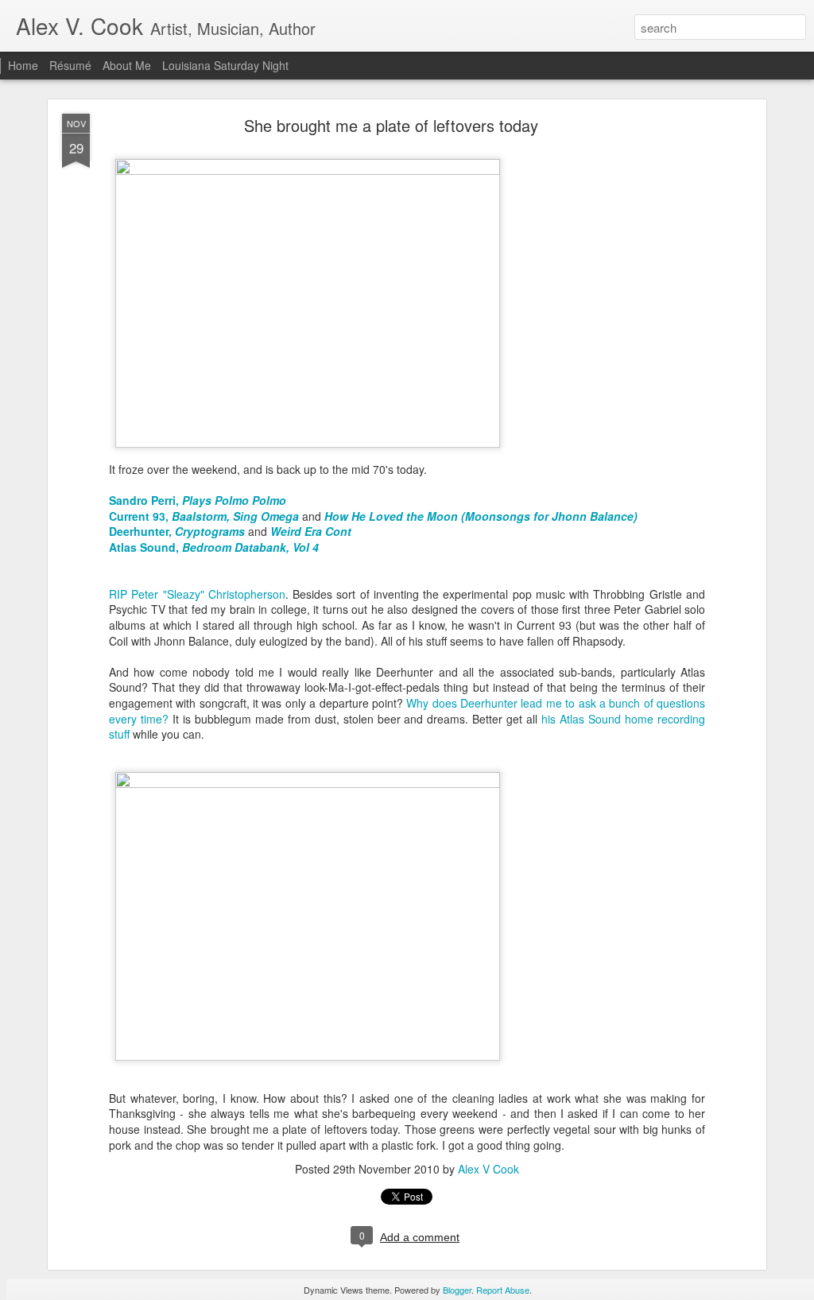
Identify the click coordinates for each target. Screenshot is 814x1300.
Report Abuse (502, 1289)
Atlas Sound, (214, 547)
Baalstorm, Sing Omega (235, 516)
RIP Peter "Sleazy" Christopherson (197, 594)
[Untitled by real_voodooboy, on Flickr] (307, 170)
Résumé (70, 65)
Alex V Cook (488, 1169)
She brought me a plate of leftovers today (391, 125)
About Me (127, 65)
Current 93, (140, 516)
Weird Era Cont (310, 531)
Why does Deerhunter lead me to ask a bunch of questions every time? (407, 711)
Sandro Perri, (197, 500)
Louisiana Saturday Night (225, 65)
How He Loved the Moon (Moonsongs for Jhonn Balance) (481, 516)
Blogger (457, 1289)
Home (23, 65)
